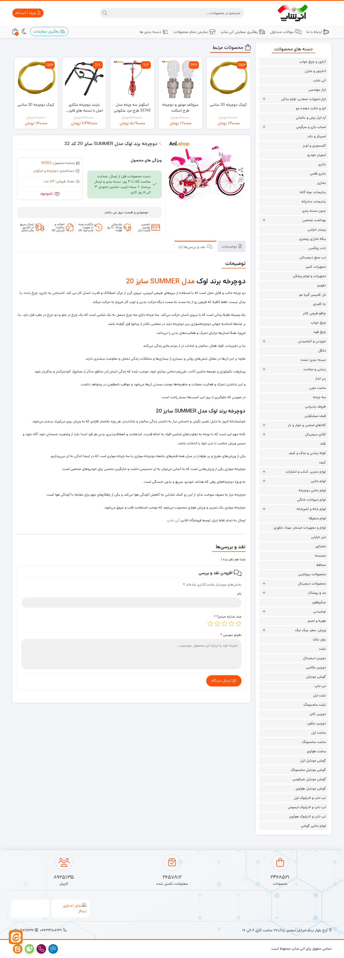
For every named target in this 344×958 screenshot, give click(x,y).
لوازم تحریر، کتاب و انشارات (306, 471)
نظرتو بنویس (231, 634)
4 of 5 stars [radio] (217, 624)
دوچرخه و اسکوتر (45, 170)
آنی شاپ (173, 520)
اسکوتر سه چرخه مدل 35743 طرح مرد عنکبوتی (132, 107)
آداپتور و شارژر (315, 71)
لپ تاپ (320, 686)
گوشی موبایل (316, 676)
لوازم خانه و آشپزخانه (311, 508)
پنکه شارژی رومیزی (312, 238)
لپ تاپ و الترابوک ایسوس (307, 807)
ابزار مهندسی (317, 89)
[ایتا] (16, 937)
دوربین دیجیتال (314, 658)
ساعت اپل (318, 732)
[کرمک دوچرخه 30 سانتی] (228, 79)
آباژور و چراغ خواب (312, 61)
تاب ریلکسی (317, 248)
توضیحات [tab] (230, 246)
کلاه (323, 443)
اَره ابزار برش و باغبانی (311, 117)
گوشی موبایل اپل (313, 760)
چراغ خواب (318, 322)
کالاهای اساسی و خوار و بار (307, 425)
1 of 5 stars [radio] (238, 624)
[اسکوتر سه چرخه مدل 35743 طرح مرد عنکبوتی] (132, 79)
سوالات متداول (282, 32)
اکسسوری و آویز (314, 145)
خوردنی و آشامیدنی (312, 341)
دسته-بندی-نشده (313, 359)
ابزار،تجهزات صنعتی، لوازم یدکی (303, 98)
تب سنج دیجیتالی (312, 257)
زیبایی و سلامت (314, 369)
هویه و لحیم (317, 620)
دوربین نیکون (316, 723)
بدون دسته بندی (314, 210)
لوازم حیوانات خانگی (311, 499)
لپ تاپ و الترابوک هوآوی (307, 816)
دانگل (322, 350)
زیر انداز (320, 378)
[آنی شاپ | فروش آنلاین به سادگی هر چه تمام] (294, 13)
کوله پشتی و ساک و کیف (307, 453)
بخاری (321, 182)
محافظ (321, 564)
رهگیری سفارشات (46, 31)
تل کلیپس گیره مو (312, 294)
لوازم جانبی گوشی (313, 825)
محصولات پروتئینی (312, 574)
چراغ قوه (320, 331)
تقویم (321, 285)
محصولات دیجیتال (312, 583)
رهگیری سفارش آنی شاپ (239, 32)
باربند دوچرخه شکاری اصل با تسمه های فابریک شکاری (84, 107)
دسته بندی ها (150, 32)
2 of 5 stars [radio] (231, 624)
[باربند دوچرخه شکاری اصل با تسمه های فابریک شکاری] (84, 79)
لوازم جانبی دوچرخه (312, 490)
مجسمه (320, 555)
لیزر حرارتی (318, 536)
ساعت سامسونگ (314, 741)
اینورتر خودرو (316, 154)
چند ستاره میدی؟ (228, 616)
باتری (322, 164)
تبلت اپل (319, 695)
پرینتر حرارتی (317, 229)
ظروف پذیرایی (315, 406)
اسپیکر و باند (316, 136)
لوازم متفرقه (317, 518)
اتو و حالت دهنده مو (311, 108)
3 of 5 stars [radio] (224, 624)
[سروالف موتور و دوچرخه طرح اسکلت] (180, 79)
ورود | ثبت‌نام (26, 12)
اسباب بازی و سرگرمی (311, 126)
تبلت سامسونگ (315, 704)
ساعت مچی (317, 387)
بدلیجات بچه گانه (313, 192)
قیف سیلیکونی (315, 415)
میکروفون (319, 602)
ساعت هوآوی (316, 751)
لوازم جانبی (318, 481)
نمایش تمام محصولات (191, 32)
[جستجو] (105, 13)
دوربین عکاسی (316, 667)
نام (239, 593)
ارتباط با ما (314, 32)
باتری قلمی (318, 173)
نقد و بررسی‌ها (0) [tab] (193, 247)
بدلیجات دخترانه (314, 201)
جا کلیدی (319, 303)
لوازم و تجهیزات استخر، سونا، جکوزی (300, 527)
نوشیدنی (319, 611)
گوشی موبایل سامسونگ (308, 769)
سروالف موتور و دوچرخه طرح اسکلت (180, 107)
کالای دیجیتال (315, 434)
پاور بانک (319, 639)
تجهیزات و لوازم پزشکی (309, 276)
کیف (322, 462)
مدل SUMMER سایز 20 (160, 281)
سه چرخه (319, 397)
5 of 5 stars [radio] (210, 624)
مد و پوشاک (317, 592)
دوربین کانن (317, 713)
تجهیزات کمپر (316, 266)
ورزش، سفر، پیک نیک (310, 630)
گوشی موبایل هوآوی (311, 788)
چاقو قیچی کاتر (314, 313)
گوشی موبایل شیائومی (309, 779)
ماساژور (320, 546)
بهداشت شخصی (314, 220)
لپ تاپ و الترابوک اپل (310, 797)
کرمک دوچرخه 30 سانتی (228, 104)
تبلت (322, 648)
